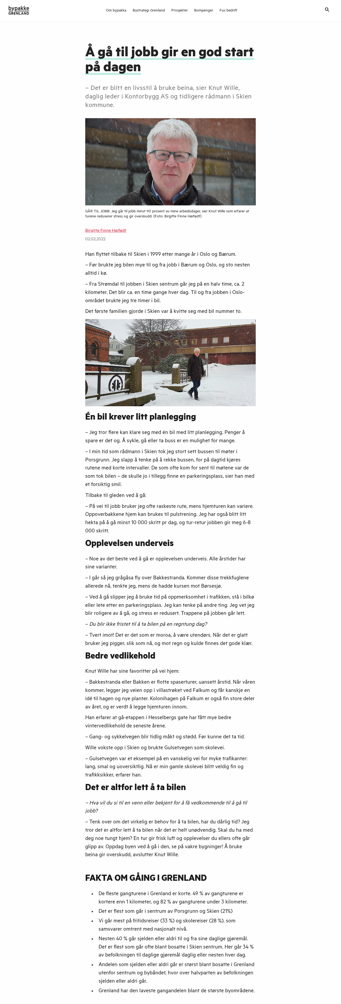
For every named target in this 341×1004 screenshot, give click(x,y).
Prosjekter (179, 11)
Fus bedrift (228, 11)
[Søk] (327, 10)
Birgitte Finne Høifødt (105, 231)
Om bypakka (116, 11)
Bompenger (203, 11)
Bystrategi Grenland (149, 11)
